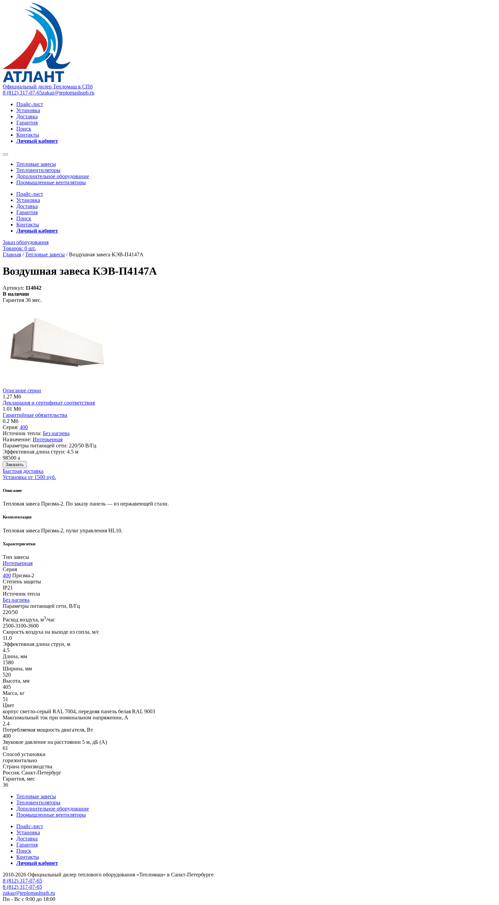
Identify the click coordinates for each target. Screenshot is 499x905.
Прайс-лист (29, 104)
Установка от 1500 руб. (29, 477)
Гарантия (27, 122)
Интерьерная (47, 439)
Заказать (14, 464)
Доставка (27, 116)
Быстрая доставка (23, 471)
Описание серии (22, 390)
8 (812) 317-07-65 (22, 93)
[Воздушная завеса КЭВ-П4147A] (59, 384)
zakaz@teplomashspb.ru (68, 93)
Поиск (23, 129)
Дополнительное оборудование (52, 176)
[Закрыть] (5, 154)
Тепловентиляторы (38, 170)
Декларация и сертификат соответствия (49, 403)
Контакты (27, 135)
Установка (28, 110)
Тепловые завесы (36, 164)
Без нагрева (56, 433)
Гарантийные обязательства (35, 415)
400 (24, 427)
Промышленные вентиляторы (51, 182)
